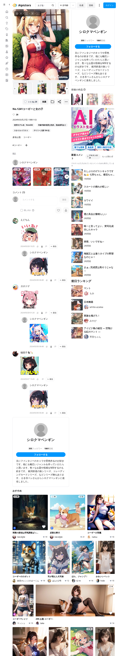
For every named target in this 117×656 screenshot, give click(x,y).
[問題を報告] (46, 246)
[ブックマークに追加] (52, 102)
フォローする (41, 454)
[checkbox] (22, 210)
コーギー (27, 137)
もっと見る (106, 156)
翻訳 (14, 153)
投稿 (91, 5)
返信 (54, 246)
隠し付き (27, 210)
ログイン (110, 5)
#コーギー (17, 145)
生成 (81, 5)
